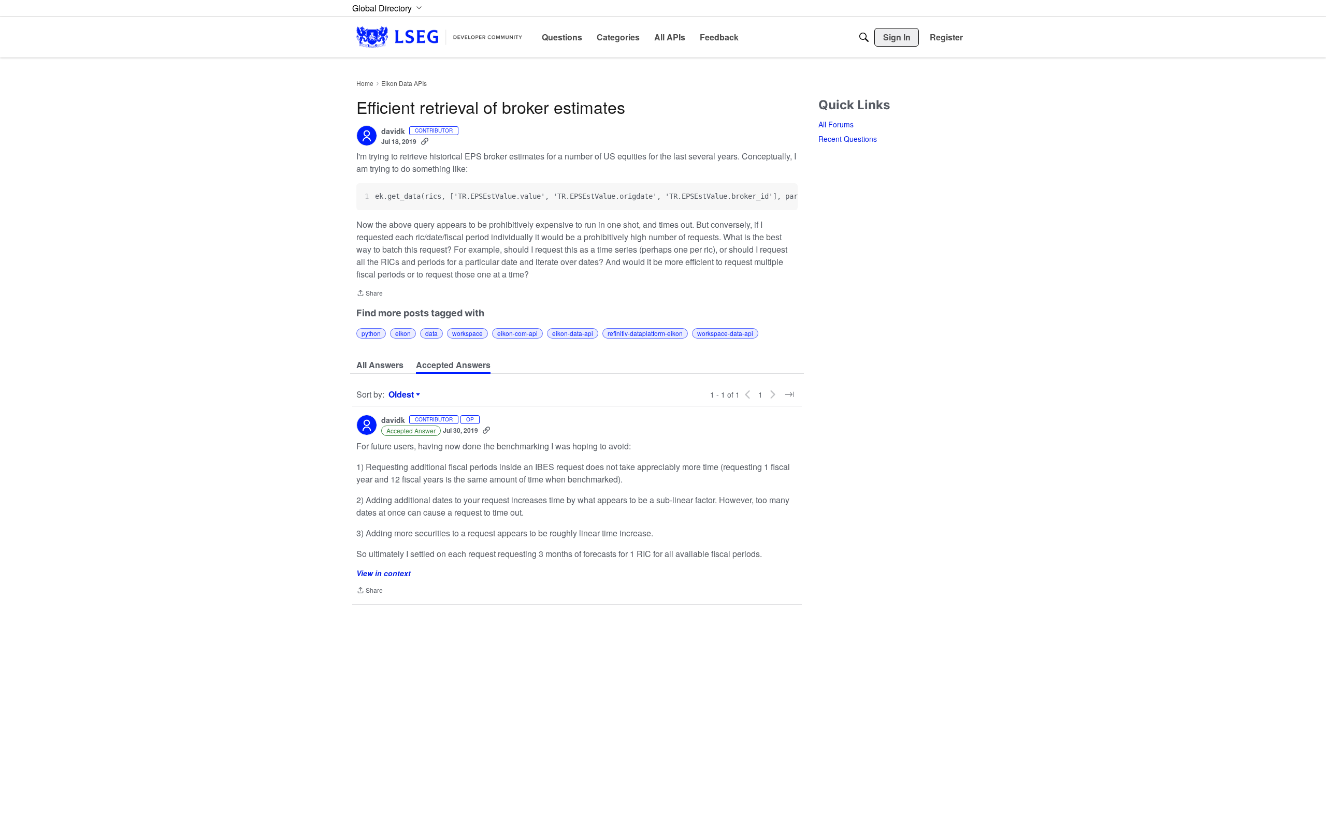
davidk (393, 131)
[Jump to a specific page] (789, 394)
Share (369, 293)
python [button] (371, 333)
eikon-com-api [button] (517, 333)
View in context (383, 573)
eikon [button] (403, 333)
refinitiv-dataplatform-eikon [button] (645, 333)
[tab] (380, 365)
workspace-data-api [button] (725, 333)
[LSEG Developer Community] (439, 37)
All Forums (836, 124)
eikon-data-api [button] (572, 333)
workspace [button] (467, 333)
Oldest (402, 394)
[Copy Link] (425, 141)
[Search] (864, 37)
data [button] (431, 333)
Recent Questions (847, 139)
